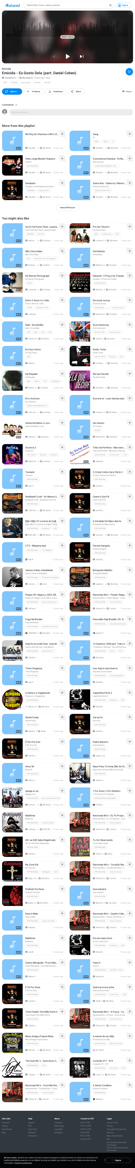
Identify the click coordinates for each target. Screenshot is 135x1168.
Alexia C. (31, 731)
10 (113, 141)
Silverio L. (99, 290)
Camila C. (32, 658)
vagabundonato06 (100, 584)
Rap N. (30, 559)
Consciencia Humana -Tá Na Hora (107, 166)
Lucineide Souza (32, 290)
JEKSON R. (32, 633)
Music (110, 854)
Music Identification (115, 1136)
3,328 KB (14, 82)
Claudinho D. (10, 78)
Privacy (110, 1126)
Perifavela (45, 528)
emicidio (37, 82)
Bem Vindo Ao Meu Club (51, 798)
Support (31, 1123)
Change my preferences (23, 1163)
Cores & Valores (115, 602)
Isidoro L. (31, 780)
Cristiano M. (100, 363)
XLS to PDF (85, 1132)
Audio (43, 731)
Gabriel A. (100, 461)
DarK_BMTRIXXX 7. (32, 535)
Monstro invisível (116, 1044)
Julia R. (99, 339)
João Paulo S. (32, 510)
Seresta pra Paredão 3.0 (37, 406)
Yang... (97, 141)
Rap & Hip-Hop (100, 357)
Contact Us (32, 1136)
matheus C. (32, 829)
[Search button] (110, 5)
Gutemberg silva (100, 388)
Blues (106, 141)
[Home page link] (12, 5)
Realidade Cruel (42, 308)
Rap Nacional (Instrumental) (107, 798)
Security (110, 1132)
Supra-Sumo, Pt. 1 (48, 651)
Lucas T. (99, 1075)
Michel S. (99, 903)
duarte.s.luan (100, 780)
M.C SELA (100, 1050)
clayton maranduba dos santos (32, 241)
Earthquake (55, 381)
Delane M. (100, 314)
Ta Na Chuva (114, 994)
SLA (108, 1139)
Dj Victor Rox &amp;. (32, 805)
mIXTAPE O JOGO (116, 970)
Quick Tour (32, 1129)
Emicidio (112, 357)
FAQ (30, 1126)
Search (5, 1126)
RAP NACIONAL (32, 872)
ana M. (31, 952)
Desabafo (31, 191)
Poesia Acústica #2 (102, 191)
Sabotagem (46, 872)
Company (58, 1123)
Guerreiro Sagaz (48, 823)
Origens (30, 234)
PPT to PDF (85, 1136)
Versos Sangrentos (117, 676)
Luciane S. (100, 241)
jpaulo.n (31, 903)
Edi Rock (41, 234)
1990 (117, 234)
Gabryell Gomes (100, 707)
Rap (28, 259)
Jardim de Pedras (48, 921)
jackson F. (99, 633)
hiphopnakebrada (100, 976)
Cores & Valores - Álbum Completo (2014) (114, 608)
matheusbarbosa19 (32, 314)
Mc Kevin (43, 455)
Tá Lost (112, 651)
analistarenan (100, 682)
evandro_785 (100, 486)
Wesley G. (100, 1099)
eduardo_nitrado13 (32, 927)
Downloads (47, 241)
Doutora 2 (31, 455)
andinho (46, 265)
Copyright (58, 1129)
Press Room (7, 1129)
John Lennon (32, 412)
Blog (4, 1132)
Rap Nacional (32, 166)
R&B (28, 381)
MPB (96, 234)
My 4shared (27, 78)
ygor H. (31, 486)
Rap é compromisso (49, 602)
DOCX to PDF (86, 1129)
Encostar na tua (118, 308)
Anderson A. (32, 265)
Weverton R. (32, 1050)
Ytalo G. (99, 854)
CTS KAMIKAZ (47, 550)
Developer (58, 1132)
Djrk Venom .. (100, 658)
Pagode (98, 430)
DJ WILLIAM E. (100, 805)
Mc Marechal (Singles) (50, 577)
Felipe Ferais (32, 461)
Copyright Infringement (116, 1129)
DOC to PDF (85, 1123)
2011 (45, 381)
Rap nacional (100, 994)
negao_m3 (100, 756)
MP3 (5, 82)
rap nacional (25, 82)
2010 (121, 357)
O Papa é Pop (106, 234)
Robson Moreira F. (32, 363)
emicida (47, 82)
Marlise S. (100, 265)
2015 (120, 651)
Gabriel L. (32, 437)
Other (29, 308)
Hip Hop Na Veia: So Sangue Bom (46, 259)
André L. (31, 388)
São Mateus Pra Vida (49, 627)
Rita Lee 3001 (100, 332)
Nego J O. (32, 878)
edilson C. (32, 976)
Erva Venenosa (114, 332)
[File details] (12, 141)
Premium (6, 1123)
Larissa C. (100, 412)
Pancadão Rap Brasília (118, 624)
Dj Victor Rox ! (115, 455)
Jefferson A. (32, 608)
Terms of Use (112, 1123)
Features (32, 1132)
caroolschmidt (100, 535)
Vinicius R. (100, 608)
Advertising (59, 1126)
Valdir (98, 1001)
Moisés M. (100, 437)
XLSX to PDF (86, 1139)
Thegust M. (32, 1075)
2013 (123, 1068)
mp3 (45, 584)
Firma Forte (114, 1068)
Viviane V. (32, 339)
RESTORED (47, 829)
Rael (35, 332)
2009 (55, 528)
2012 (125, 455)
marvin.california (32, 584)
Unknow (37, 381)
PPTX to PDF (86, 1126)
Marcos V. (32, 707)
